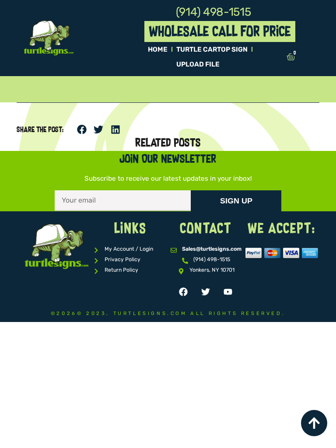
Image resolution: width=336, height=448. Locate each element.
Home (158, 49)
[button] (82, 130)
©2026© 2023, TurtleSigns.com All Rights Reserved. (168, 313)
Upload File (198, 64)
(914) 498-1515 (213, 12)
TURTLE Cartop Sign (212, 49)
